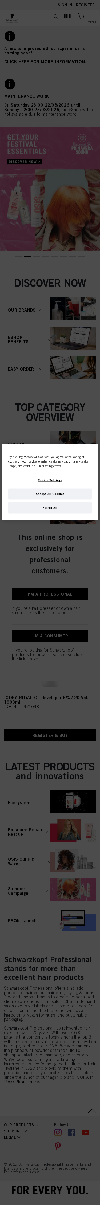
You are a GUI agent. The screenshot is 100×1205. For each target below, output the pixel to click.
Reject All (50, 508)
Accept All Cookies (50, 494)
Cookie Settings (50, 480)
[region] (49, 482)
